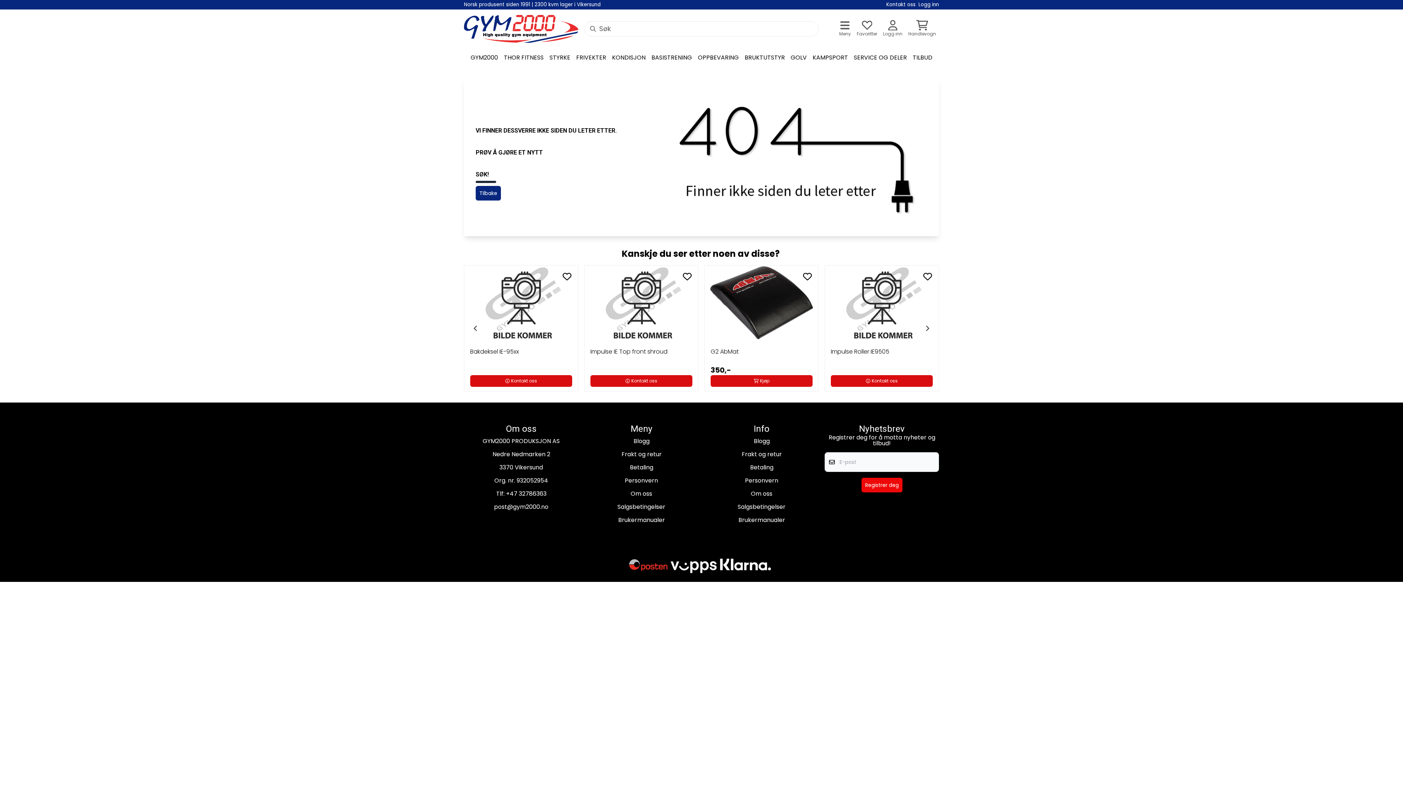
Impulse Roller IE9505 (860, 351)
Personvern (641, 480)
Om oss (641, 493)
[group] (521, 328)
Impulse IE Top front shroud (629, 351)
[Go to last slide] (476, 328)
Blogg (642, 441)
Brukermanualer (641, 520)
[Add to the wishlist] (567, 276)
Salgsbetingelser (641, 507)
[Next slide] (927, 328)
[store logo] (521, 29)
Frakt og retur (641, 454)
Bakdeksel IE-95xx (494, 351)
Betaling (641, 467)
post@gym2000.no (521, 507)
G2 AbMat (725, 351)
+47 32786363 (526, 493)
